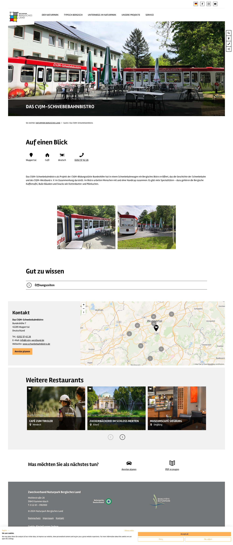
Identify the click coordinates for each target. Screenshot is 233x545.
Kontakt (60, 518)
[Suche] (228, 33)
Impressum (48, 518)
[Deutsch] (196, 4)
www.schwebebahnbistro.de (36, 343)
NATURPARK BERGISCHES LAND (48, 123)
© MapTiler (197, 364)
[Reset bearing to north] (84, 312)
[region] (152, 333)
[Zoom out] (84, 308)
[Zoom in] (84, 305)
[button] (202, 4)
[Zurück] (110, 437)
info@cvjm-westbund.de (32, 340)
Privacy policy (129, 531)
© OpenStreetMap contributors (213, 364)
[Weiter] (122, 437)
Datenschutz (34, 518)
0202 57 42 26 (81, 160)
